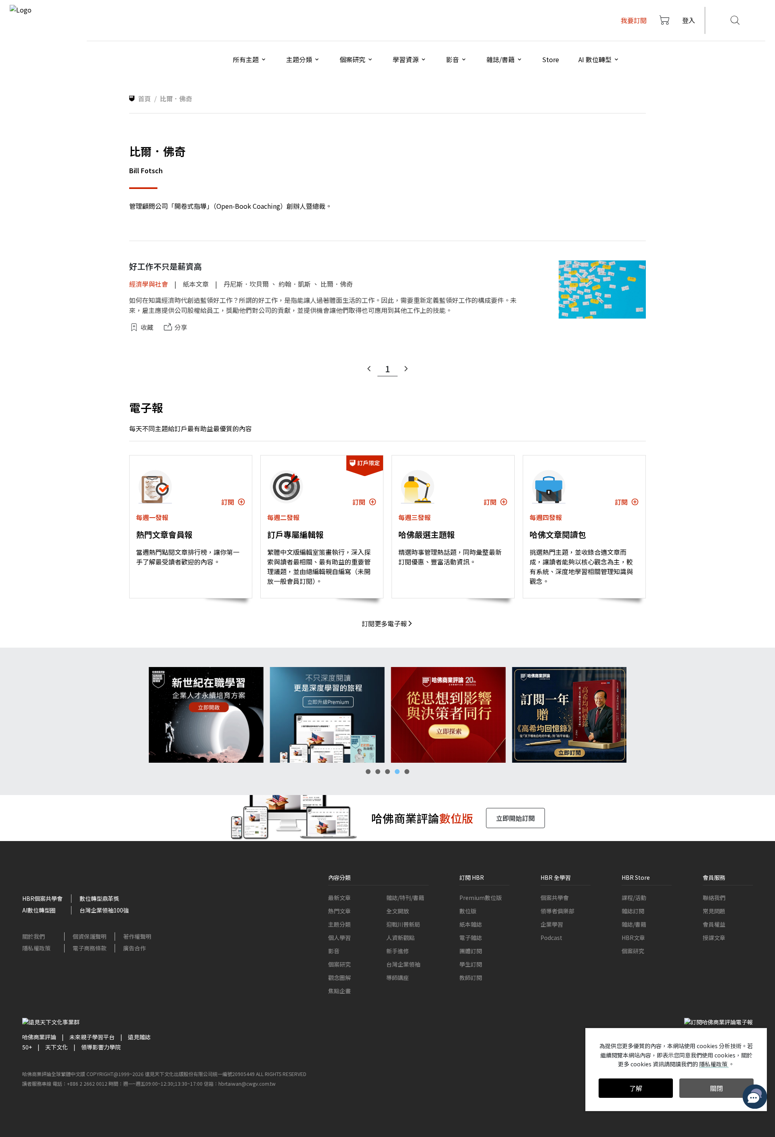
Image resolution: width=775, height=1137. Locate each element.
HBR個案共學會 (42, 898)
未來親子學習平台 (92, 1037)
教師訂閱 (470, 977)
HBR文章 (633, 938)
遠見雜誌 (139, 1037)
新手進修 (397, 951)
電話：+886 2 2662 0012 (79, 1083)
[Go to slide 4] (397, 771)
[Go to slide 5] (406, 771)
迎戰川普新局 (403, 924)
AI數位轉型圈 (39, 910)
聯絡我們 (714, 898)
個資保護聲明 (90, 936)
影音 (333, 951)
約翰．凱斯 (295, 284)
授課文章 (714, 938)
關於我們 (33, 936)
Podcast (551, 938)
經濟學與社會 (148, 284)
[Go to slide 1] (368, 771)
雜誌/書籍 (634, 924)
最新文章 (339, 898)
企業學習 (551, 924)
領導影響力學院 (101, 1047)
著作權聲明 (137, 936)
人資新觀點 (400, 938)
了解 (635, 1088)
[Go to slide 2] (377, 771)
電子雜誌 (470, 938)
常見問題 (714, 911)
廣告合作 (134, 948)
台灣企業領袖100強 (104, 910)
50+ (27, 1047)
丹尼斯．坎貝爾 (246, 284)
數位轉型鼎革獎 (99, 898)
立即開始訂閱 (515, 818)
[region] (387, 715)
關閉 (716, 1088)
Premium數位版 (480, 898)
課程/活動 (634, 898)
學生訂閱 (470, 964)
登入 (688, 20)
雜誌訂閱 (633, 911)
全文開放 (397, 911)
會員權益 (714, 924)
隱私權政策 (36, 948)
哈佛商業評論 (39, 1037)
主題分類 (339, 924)
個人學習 (339, 938)
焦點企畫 (339, 991)
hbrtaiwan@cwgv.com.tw (247, 1083)
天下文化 (56, 1047)
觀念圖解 (339, 977)
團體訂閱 (470, 951)
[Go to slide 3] (387, 771)
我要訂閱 (634, 20)
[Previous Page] (369, 369)
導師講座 (397, 977)
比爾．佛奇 (336, 284)
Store (550, 59)
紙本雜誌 (470, 924)
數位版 (467, 911)
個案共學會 (554, 898)
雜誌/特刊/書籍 (405, 898)
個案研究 (339, 964)
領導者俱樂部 (557, 911)
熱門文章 (339, 911)
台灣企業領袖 (403, 964)
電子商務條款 (90, 948)
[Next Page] (406, 369)
